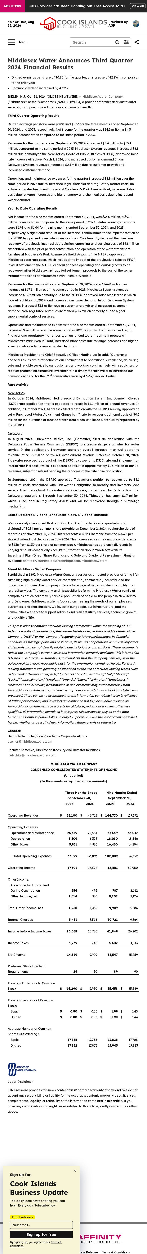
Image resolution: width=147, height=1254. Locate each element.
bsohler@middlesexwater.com (30, 741)
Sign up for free (41, 1234)
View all (138, 6)
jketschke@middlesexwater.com (31, 755)
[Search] (117, 42)
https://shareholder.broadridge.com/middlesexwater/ (67, 561)
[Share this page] (136, 42)
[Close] (75, 1171)
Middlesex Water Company (102, 96)
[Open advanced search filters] (126, 42)
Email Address (22, 1217)
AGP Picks (12, 6)
